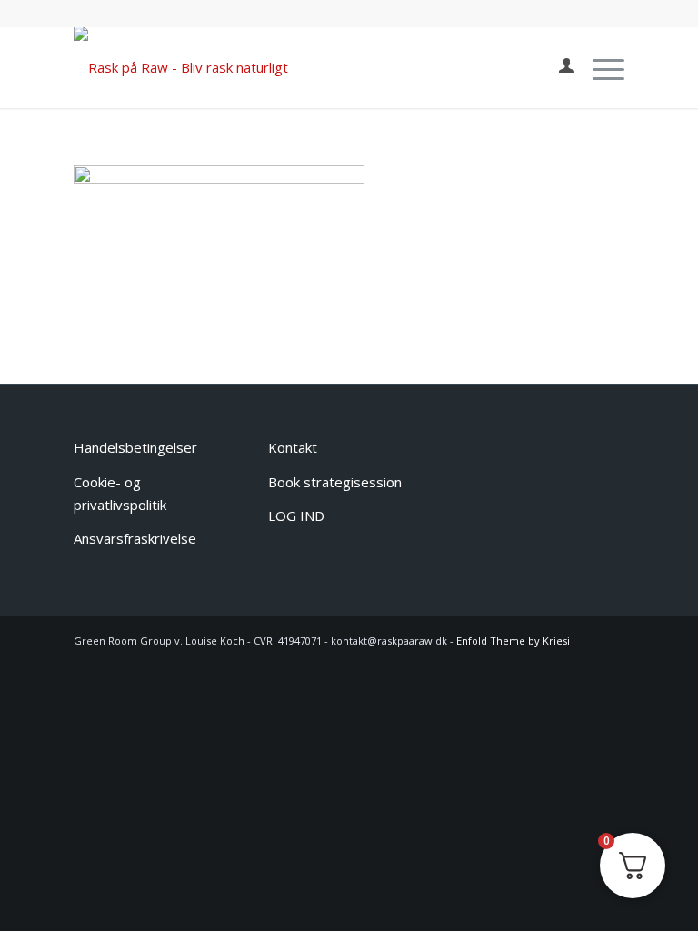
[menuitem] (557, 67)
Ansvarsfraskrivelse (135, 538)
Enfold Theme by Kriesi (513, 640)
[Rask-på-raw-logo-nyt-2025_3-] (181, 67)
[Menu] (599, 67)
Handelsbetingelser (135, 447)
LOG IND (296, 515)
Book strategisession (335, 482)
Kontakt (292, 447)
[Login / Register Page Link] (557, 67)
